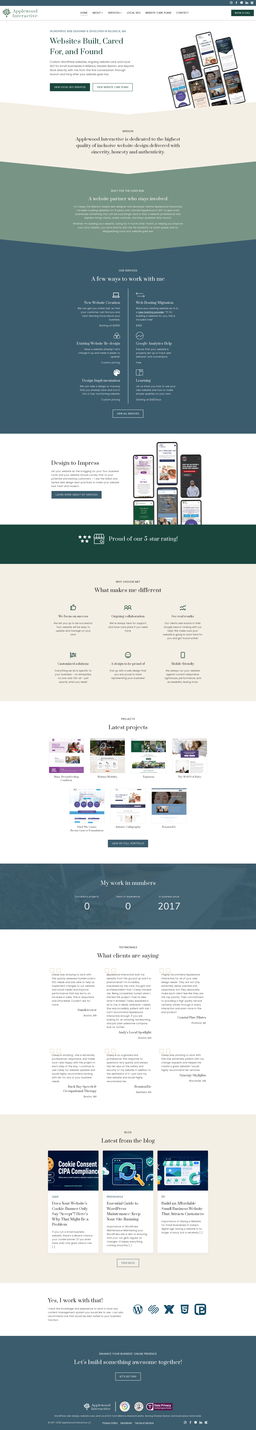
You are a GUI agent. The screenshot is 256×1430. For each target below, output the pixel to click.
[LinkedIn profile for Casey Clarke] (246, 3)
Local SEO (134, 12)
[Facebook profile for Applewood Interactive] (236, 3)
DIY (163, 1196)
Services (114, 12)
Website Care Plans (158, 12)
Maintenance (115, 1196)
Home (84, 12)
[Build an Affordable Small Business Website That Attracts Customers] (182, 1170)
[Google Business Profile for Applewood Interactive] (251, 3)
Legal (55, 1196)
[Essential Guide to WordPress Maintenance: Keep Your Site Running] (128, 1170)
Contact (182, 12)
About (96, 12)
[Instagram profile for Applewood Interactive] (231, 3)
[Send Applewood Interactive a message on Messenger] (241, 3)
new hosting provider (151, 312)
